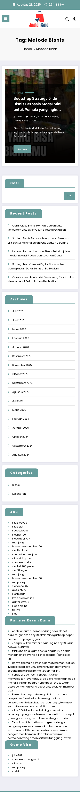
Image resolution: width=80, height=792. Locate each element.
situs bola (18, 763)
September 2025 (22, 383)
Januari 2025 (20, 427)
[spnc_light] (74, 19)
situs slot (17, 526)
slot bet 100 (19, 534)
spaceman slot (21, 562)
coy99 (62, 643)
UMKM (32, 120)
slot (14, 613)
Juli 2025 (17, 401)
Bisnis (16, 485)
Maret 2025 (19, 410)
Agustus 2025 (21, 392)
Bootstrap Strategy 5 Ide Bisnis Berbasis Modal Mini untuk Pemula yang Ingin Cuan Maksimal (37, 104)
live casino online (23, 598)
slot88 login (19, 570)
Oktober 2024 (20, 437)
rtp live (16, 610)
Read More (22, 149)
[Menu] (5, 18)
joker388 (17, 755)
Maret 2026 (19, 329)
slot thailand (20, 550)
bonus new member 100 (27, 546)
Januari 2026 (20, 347)
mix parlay (18, 582)
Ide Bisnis (53, 116)
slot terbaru (19, 594)
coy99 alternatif (41, 635)
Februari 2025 (20, 419)
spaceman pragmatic (26, 759)
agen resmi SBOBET (36, 674)
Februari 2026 (20, 338)
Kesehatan (18, 93)
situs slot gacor (22, 558)
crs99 (15, 771)
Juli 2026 (17, 311)
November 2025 (22, 365)
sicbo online (19, 606)
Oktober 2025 (20, 374)
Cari (14, 183)
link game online (52, 710)
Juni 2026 (18, 320)
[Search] (67, 19)
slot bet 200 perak (23, 566)
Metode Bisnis (21, 120)
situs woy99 (19, 522)
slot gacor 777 (21, 538)
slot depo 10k (20, 586)
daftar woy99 (20, 602)
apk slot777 (19, 590)
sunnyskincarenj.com (25, 554)
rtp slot (16, 667)
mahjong (18, 542)
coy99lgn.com (45, 706)
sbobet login (20, 530)
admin (20, 116)
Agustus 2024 (21, 454)
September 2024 (22, 445)
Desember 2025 (22, 356)
